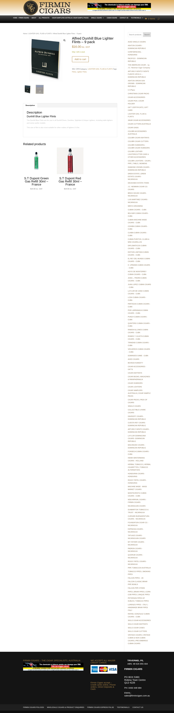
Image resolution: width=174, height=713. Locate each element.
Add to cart (80, 59)
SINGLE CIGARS (96, 18)
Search (147, 35)
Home (25, 33)
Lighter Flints (82, 72)
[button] (64, 40)
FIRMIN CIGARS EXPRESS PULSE (100, 707)
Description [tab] (30, 105)
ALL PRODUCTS (44, 18)
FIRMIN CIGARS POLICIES (33, 707)
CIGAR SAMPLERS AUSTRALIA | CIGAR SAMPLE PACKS (70, 18)
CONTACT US (124, 18)
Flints (74, 72)
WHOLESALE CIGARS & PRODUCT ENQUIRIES (65, 707)
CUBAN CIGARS (112, 18)
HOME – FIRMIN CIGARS (21, 18)
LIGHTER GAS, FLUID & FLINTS (40, 33)
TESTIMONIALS (136, 18)
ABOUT (33, 18)
